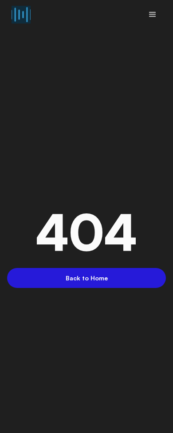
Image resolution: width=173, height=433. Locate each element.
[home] (19, 15)
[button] (152, 14)
